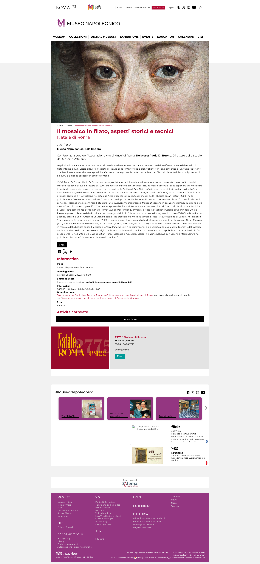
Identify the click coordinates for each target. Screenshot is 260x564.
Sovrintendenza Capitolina (71, 295)
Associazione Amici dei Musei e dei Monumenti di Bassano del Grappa (100, 298)
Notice (174, 503)
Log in (171, 7)
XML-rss (201, 558)
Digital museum (103, 36)
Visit (201, 36)
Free (62, 244)
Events (147, 36)
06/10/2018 (187, 436)
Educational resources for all (147, 521)
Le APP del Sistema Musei (108, 516)
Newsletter (62, 516)
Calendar (186, 36)
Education (165, 36)
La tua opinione (103, 524)
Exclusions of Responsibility (157, 558)
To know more (64, 505)
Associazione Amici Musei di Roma (134, 295)
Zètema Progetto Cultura (100, 295)
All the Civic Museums (136, 7)
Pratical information (105, 502)
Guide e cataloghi (104, 518)
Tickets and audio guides (107, 505)
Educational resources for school (149, 518)
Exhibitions (129, 36)
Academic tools (70, 534)
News (173, 499)
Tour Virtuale (165, 416)
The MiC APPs (69, 416)
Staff (59, 507)
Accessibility (101, 521)
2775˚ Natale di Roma (130, 337)
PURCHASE (158, 7)
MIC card (99, 510)
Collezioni (78, 36)
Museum (59, 36)
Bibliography (63, 538)
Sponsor (175, 506)
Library (60, 541)
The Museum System (67, 510)
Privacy (140, 558)
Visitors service (102, 507)
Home (60, 126)
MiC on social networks (117, 414)
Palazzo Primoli (65, 527)
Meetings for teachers (143, 524)
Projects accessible (142, 527)
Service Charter (64, 513)
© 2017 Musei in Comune (122, 558)
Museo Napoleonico (93, 23)
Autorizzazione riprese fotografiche (74, 547)
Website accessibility (187, 558)
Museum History (65, 502)
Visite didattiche (103, 513)
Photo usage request (67, 544)
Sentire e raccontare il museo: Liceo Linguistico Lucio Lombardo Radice (188, 457)
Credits (173, 558)
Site (60, 523)
